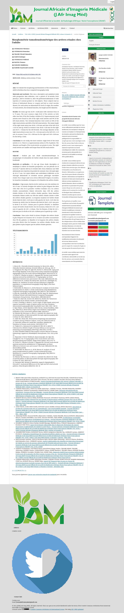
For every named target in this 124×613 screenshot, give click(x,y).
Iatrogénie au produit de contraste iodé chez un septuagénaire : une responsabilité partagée (48, 407)
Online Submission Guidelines (102, 105)
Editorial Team (97, 93)
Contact (72, 28)
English (91, 40)
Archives (31, 28)
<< (13, 470)
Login (112, 2)
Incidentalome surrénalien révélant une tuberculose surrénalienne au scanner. (48, 418)
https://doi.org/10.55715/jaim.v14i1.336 (28, 74)
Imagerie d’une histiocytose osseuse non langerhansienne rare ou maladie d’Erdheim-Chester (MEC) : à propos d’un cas (100, 140)
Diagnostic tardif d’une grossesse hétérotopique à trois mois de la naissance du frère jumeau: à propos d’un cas (50, 453)
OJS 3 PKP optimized (77, 609)
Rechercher (109, 28)
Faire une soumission (95, 34)
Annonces (54, 28)
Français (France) (94, 44)
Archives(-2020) (43, 28)
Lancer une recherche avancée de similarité (42, 474)
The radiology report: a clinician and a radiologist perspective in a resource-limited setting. (101, 150)
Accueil (14, 34)
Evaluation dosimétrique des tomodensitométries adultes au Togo (44, 434)
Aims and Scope (97, 89)
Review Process (97, 101)
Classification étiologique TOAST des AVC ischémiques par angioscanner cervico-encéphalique (100, 184)
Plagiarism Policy (98, 109)
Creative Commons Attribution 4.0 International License (47, 609)
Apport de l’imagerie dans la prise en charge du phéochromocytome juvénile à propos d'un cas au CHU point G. (45, 462)
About (63, 28)
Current (22, 28)
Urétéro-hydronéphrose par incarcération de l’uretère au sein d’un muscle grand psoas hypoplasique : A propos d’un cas (100, 173)
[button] (93, 223)
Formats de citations (69, 86)
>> (25, 470)
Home (15, 28)
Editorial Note (97, 97)
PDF (66, 50)
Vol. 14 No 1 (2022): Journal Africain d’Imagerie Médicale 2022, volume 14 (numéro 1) (48, 34)
